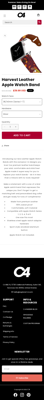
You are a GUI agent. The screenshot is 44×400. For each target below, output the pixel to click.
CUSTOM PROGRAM (31, 323)
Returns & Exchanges (7, 324)
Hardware (6, 108)
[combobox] (22, 22)
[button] (4, 15)
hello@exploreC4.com (23, 292)
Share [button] (6, 145)
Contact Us (8, 311)
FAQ (4, 306)
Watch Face (7, 96)
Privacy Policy (8, 342)
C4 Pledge (7, 317)
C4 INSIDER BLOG (30, 309)
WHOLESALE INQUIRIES (28, 316)
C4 (28, 389)
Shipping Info (8, 331)
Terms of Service (10, 337)
